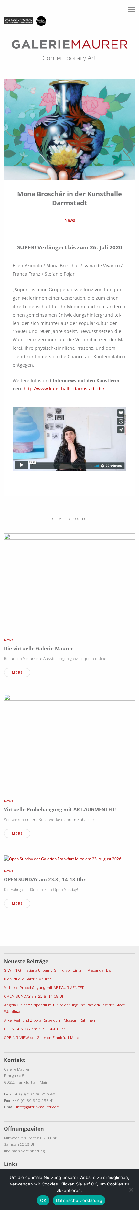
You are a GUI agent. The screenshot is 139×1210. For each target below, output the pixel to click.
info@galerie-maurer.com (38, 1107)
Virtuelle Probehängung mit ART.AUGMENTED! (60, 809)
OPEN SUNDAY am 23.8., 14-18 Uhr (45, 879)
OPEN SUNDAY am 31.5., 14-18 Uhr (34, 1029)
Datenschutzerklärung (79, 1200)
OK (43, 1200)
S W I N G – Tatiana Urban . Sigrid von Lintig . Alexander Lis (57, 970)
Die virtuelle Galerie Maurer (38, 648)
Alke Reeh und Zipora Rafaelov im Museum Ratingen (49, 1020)
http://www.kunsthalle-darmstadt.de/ (64, 389)
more (17, 672)
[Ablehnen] (131, 1189)
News (69, 220)
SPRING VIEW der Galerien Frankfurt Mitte (41, 1037)
